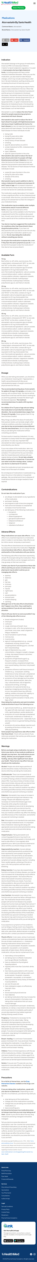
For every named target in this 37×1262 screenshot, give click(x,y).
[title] (8, 1240)
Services (4, 1184)
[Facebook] (31, 1254)
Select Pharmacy (18, 8)
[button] (34, 3)
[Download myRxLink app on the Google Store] (19, 1240)
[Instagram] (34, 1254)
